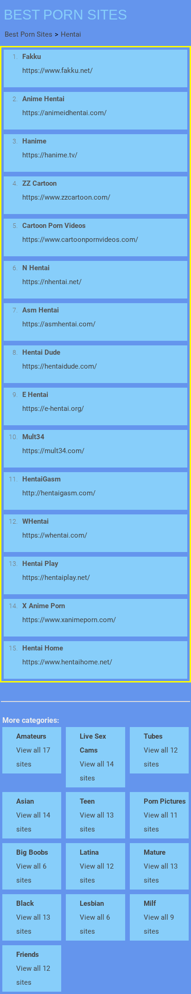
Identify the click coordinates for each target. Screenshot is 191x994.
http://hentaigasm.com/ (59, 493)
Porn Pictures (165, 801)
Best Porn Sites (28, 34)
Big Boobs (32, 852)
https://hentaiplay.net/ (56, 577)
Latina (89, 852)
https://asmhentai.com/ (59, 324)
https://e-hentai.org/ (53, 408)
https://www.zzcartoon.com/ (66, 197)
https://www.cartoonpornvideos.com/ (80, 239)
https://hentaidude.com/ (59, 366)
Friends (27, 954)
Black (25, 903)
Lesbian (92, 903)
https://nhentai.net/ (52, 282)
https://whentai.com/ (54, 535)
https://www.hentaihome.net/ (67, 662)
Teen (87, 801)
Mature (155, 852)
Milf (150, 903)
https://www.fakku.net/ (57, 70)
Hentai (71, 34)
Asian (25, 801)
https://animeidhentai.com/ (64, 113)
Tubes (153, 736)
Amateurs (31, 736)
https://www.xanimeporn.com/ (69, 620)
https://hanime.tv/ (49, 155)
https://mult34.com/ (53, 451)
